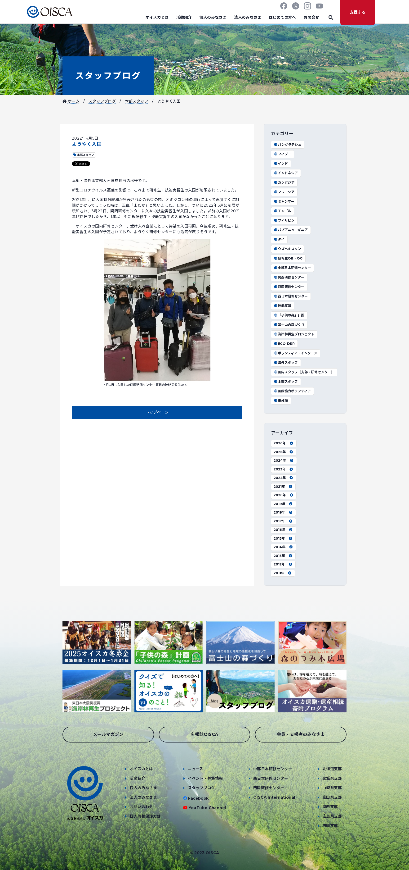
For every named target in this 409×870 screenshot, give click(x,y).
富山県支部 (332, 797)
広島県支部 (332, 816)
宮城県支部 (332, 778)
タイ (281, 239)
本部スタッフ (136, 101)
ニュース (195, 769)
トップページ (157, 412)
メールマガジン (108, 734)
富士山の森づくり (291, 325)
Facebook (198, 798)
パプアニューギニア (293, 230)
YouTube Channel (207, 808)
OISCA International (274, 797)
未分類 (283, 400)
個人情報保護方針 (145, 816)
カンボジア (286, 182)
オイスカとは (157, 17)
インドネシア (288, 173)
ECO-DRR (286, 344)
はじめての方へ (282, 17)
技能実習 (284, 306)
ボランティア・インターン (297, 353)
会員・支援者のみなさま (301, 734)
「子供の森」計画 (291, 315)
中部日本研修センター (294, 268)
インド (283, 163)
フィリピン (286, 220)
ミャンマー (286, 201)
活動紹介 (184, 17)
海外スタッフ (288, 362)
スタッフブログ (108, 75)
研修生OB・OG (290, 258)
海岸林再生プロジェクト (296, 334)
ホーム (73, 101)
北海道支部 (332, 769)
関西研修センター (291, 277)
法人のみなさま (247, 17)
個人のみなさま (213, 17)
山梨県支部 (332, 788)
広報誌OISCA (204, 734)
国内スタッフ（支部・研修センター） (306, 372)
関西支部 (330, 807)
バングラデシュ (289, 144)
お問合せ (311, 17)
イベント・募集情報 (205, 778)
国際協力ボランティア (294, 391)
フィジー (284, 154)
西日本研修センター (293, 296)
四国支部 (330, 826)
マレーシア (286, 192)
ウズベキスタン (289, 249)
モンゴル (284, 211)
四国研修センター (291, 287)
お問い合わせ (141, 807)
